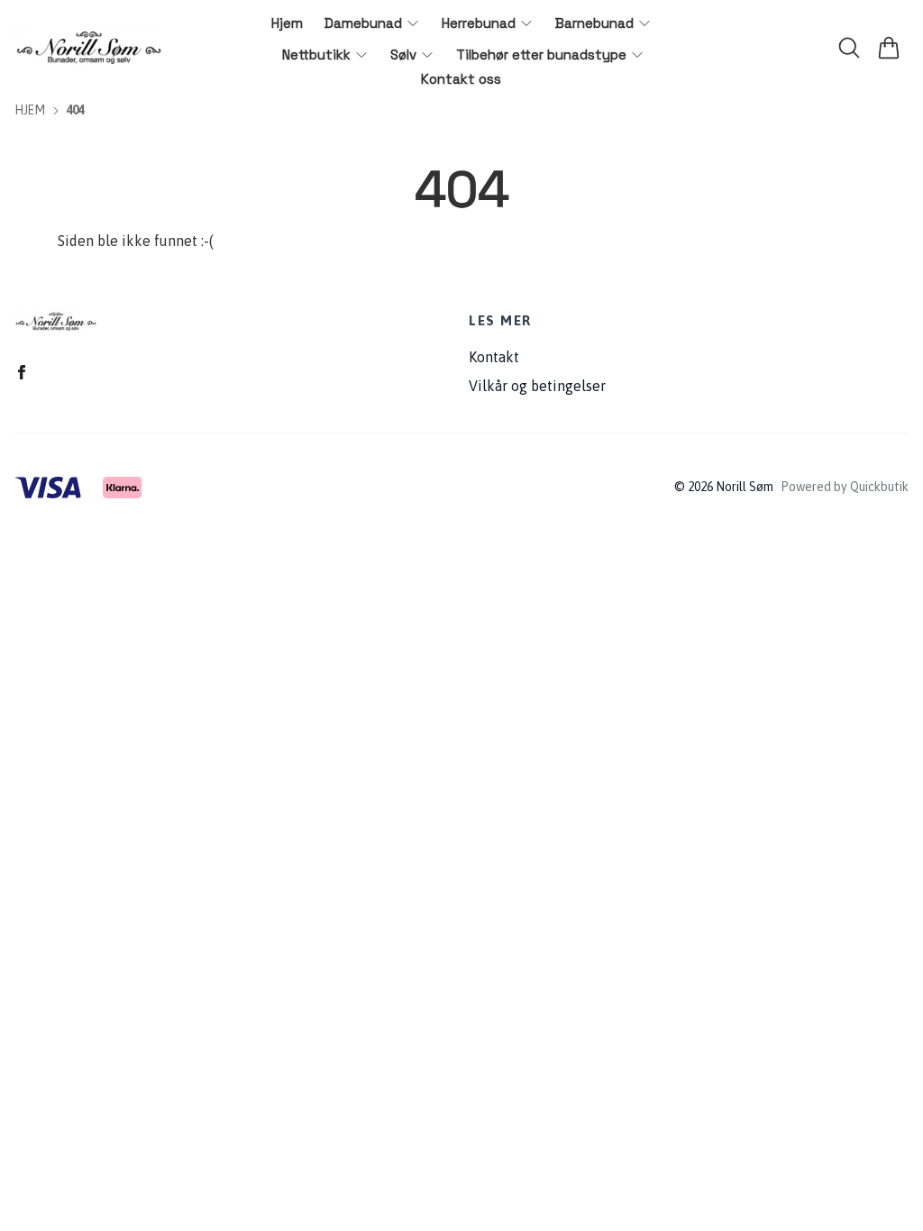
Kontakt (494, 357)
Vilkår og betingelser (537, 386)
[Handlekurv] (889, 47)
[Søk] (849, 47)
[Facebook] (21, 372)
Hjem (29, 110)
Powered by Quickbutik (845, 486)
